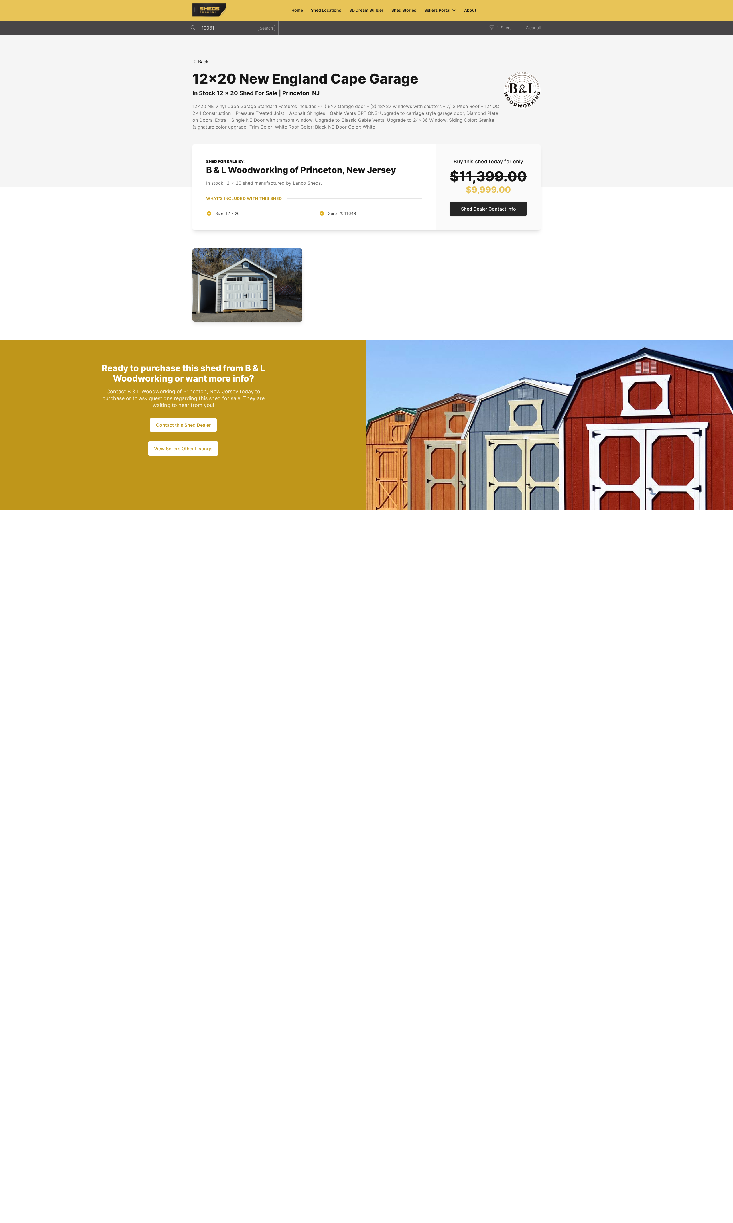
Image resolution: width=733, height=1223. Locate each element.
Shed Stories (403, 10)
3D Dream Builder (366, 10)
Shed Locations (326, 10)
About (470, 10)
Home (297, 10)
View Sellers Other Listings (183, 448)
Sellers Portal (437, 10)
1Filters (504, 27)
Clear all (533, 27)
